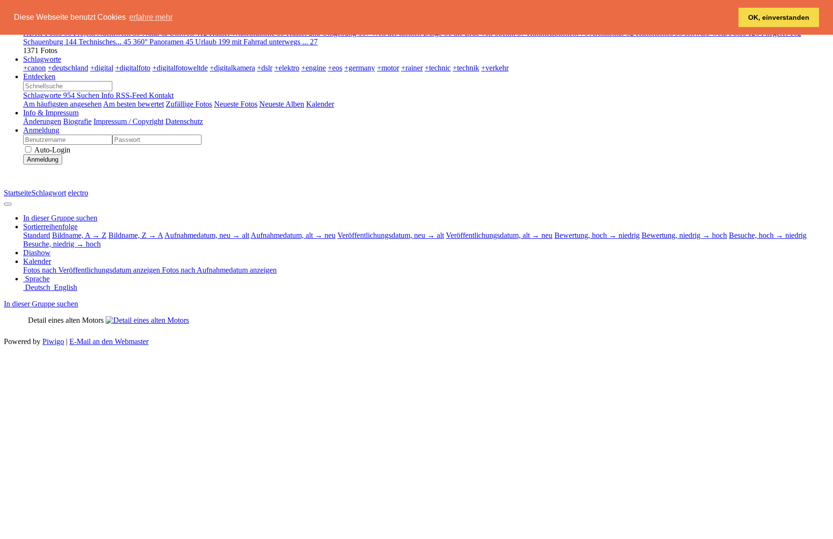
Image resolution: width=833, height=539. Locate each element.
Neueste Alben (281, 104)
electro (78, 193)
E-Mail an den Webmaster (108, 341)
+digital (101, 68)
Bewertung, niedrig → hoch (684, 235)
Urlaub (212, 42)
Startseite (17, 193)
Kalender (320, 104)
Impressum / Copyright (128, 121)
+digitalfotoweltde (180, 68)
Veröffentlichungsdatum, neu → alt (390, 235)
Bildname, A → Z (79, 235)
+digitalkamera (232, 68)
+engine (313, 68)
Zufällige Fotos (189, 104)
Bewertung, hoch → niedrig (597, 235)
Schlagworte (42, 59)
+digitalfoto (132, 68)
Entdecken (39, 76)
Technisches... (105, 42)
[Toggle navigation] (8, 204)
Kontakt (161, 95)
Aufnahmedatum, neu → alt (206, 235)
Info (108, 95)
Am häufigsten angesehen (62, 104)
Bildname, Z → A (135, 235)
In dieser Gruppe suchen (41, 304)
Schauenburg (50, 42)
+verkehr (495, 68)
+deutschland (68, 68)
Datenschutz (184, 121)
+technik (466, 68)
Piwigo (53, 341)
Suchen (89, 95)
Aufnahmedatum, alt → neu (293, 235)
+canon (34, 68)
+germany (359, 68)
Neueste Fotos (235, 104)
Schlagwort (48, 193)
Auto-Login (51, 150)
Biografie (77, 121)
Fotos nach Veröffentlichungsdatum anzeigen (92, 270)
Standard (36, 235)
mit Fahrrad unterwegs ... (275, 42)
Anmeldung (41, 130)
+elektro (286, 68)
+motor (388, 68)
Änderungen (42, 121)
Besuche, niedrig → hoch (62, 244)
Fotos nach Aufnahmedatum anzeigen (219, 270)
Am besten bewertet (133, 104)
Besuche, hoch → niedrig (767, 235)
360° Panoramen (163, 42)
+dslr (264, 68)
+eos (335, 68)
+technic (438, 68)
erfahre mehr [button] (151, 17)
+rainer (412, 68)
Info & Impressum (51, 113)
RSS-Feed (132, 95)
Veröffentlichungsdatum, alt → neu (499, 235)
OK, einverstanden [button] (778, 17)
